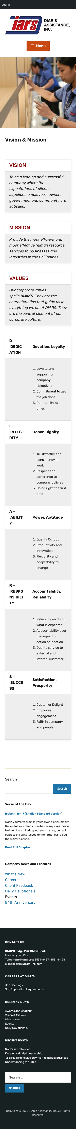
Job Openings (14, 985)
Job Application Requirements (24, 989)
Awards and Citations (18, 1011)
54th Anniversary (20, 902)
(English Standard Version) (33, 813)
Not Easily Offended (17, 1049)
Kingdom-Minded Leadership (23, 1053)
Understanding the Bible (20, 1062)
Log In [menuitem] (6, 4)
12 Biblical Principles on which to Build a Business (36, 1057)
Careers (11, 880)
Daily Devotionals (20, 891)
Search (11, 779)
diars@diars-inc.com (28, 964)
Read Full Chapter (17, 847)
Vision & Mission (15, 1015)
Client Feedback (19, 885)
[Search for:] (38, 1077)
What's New (15, 874)
